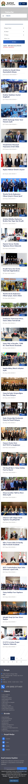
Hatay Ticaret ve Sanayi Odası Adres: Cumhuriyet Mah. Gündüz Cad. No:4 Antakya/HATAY (12, 675)
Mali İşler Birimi (5, 723)
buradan (11, 777)
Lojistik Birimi (4, 729)
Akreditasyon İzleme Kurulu (7, 707)
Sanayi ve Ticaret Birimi (7, 726)
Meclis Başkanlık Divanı (7, 699)
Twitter (7, 742)
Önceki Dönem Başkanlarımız (8, 710)
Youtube (7, 746)
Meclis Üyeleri (5, 704)
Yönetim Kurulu (5, 701)
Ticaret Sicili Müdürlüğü (7, 718)
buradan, (5, 776)
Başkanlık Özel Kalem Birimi (8, 724)
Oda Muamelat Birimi (6, 720)
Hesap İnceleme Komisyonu (7, 708)
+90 (4, 679)
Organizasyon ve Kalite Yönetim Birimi (10, 728)
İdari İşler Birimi (5, 721)
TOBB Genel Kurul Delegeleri (8, 702)
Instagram (8, 749)
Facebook (8, 738)
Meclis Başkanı (5, 696)
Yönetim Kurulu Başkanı (7, 698)
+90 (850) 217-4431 (14, 686)
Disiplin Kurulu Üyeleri (6, 705)
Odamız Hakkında (6, 695)
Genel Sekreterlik (5, 717)
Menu (23, 3)
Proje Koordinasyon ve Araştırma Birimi (10, 731)
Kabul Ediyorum (14, 781)
